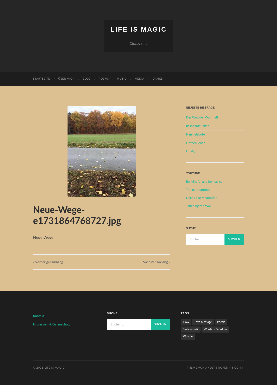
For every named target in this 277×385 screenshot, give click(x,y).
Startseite (41, 79)
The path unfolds (198, 189)
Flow (186, 322)
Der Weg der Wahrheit (202, 117)
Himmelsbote (195, 134)
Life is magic (139, 29)
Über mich (66, 79)
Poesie (221, 322)
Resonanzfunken (197, 126)
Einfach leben (195, 143)
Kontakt (38, 316)
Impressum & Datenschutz (51, 324)
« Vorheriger (48, 262)
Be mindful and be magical (204, 181)
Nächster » (156, 262)
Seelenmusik (190, 329)
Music (122, 79)
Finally (190, 151)
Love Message (203, 322)
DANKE (157, 79)
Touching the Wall (199, 206)
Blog (87, 79)
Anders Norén (216, 368)
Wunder (188, 336)
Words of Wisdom (215, 329)
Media (139, 79)
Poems (104, 79)
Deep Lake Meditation (201, 197)
